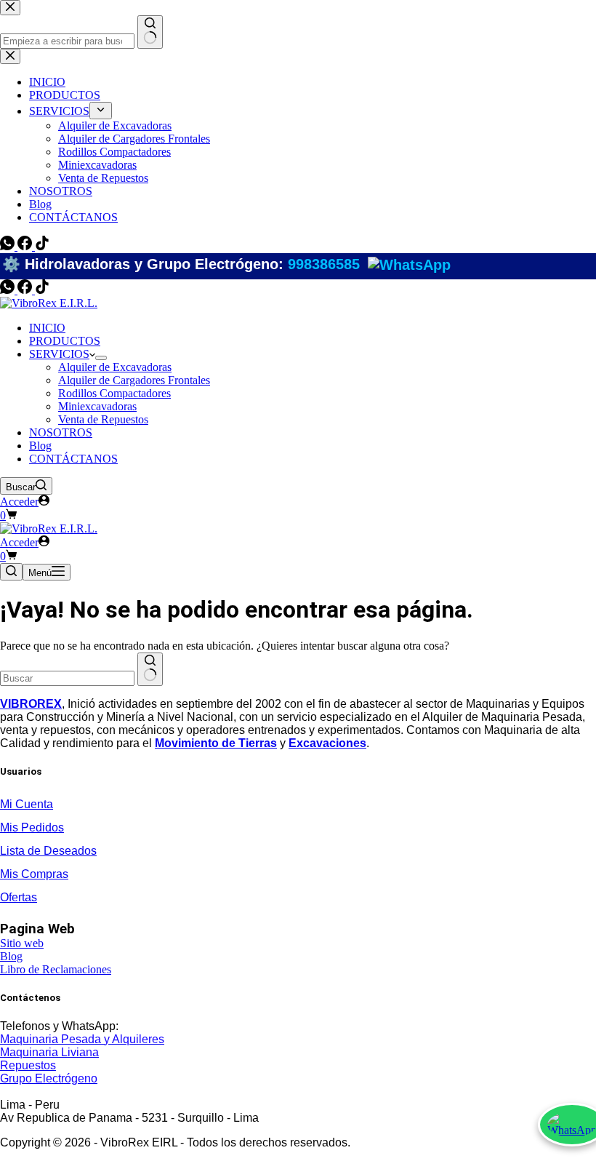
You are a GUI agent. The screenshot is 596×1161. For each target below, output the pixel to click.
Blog (40, 445)
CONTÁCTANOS (73, 458)
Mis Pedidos (32, 827)
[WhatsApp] (8, 290)
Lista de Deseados (48, 851)
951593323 (210, 271)
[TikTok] (42, 290)
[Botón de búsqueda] (150, 669)
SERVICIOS (59, 354)
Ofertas (18, 897)
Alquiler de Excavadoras (115, 367)
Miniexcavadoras (97, 406)
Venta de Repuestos (103, 419)
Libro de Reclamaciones (55, 969)
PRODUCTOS (64, 341)
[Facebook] (26, 290)
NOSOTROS (60, 432)
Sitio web (22, 943)
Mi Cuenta (26, 804)
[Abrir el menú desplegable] (101, 358)
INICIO (47, 328)
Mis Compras (34, 874)
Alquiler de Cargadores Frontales (134, 380)
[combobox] (67, 678)
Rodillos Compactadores (114, 393)
